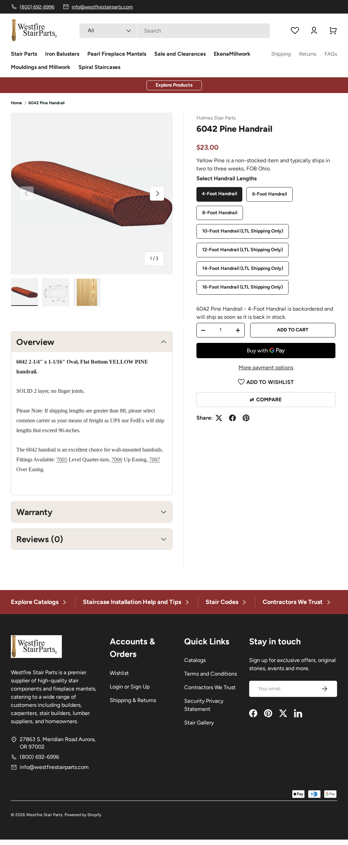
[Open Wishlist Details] (295, 30)
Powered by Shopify (83, 814)
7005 (61, 459)
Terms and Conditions (210, 674)
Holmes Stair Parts (216, 118)
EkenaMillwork (232, 54)
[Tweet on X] (219, 418)
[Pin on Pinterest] (246, 418)
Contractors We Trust (210, 687)
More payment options (266, 367)
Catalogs (195, 660)
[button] (333, 30)
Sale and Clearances (180, 54)
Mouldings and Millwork (40, 67)
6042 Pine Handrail (47, 102)
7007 (154, 459)
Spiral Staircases (99, 67)
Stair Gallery (199, 722)
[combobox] (175, 30)
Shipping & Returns (133, 700)
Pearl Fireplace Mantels (116, 54)
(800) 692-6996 (39, 757)
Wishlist (119, 673)
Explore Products (174, 85)
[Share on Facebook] (232, 418)
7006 (116, 459)
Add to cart (292, 330)
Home (16, 102)
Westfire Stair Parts (44, 814)
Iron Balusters (62, 54)
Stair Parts (24, 54)
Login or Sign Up (130, 686)
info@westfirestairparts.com (54, 767)
